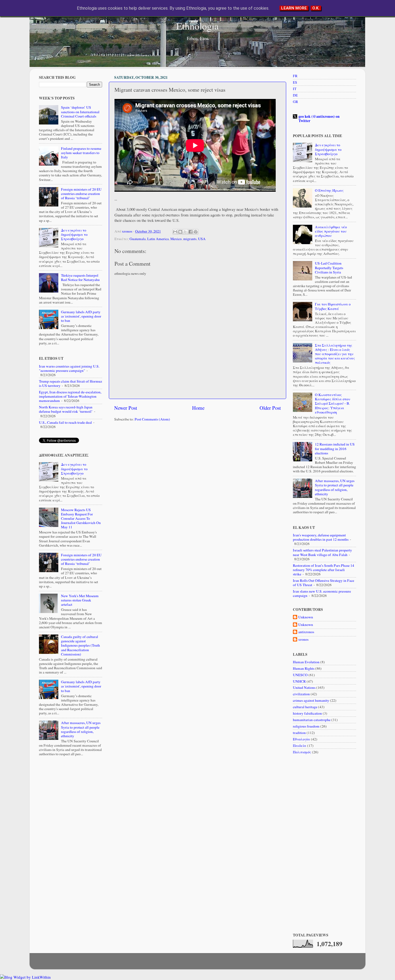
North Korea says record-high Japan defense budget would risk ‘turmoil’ (66, 409)
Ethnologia (197, 25)
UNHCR (299, 681)
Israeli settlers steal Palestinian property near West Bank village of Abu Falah (322, 552)
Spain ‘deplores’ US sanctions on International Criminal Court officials (80, 111)
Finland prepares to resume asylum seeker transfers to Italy (81, 152)
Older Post (270, 407)
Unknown (305, 617)
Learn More (294, 8)
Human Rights (303, 668)
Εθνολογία (301, 739)
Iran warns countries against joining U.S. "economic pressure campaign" (69, 368)
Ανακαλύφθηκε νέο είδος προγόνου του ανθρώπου (331, 231)
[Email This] (175, 231)
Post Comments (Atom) (152, 419)
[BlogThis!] (180, 231)
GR (295, 101)
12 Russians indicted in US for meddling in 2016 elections (335, 448)
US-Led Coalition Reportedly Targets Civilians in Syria (329, 267)
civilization (301, 694)
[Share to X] (185, 231)
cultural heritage (305, 706)
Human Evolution (306, 662)
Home (198, 407)
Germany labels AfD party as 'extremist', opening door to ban (81, 316)
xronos (303, 639)
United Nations (304, 687)
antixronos (306, 632)
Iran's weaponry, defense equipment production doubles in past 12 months (321, 537)
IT (294, 88)
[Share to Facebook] (190, 231)
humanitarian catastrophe (312, 719)
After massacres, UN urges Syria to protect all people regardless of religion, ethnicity (80, 729)
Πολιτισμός (302, 752)
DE (295, 95)
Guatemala (138, 238)
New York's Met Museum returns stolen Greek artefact (80, 600)
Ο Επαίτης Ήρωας (329, 190)
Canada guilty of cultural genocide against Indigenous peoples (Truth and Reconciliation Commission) (80, 645)
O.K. (315, 8)
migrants (189, 238)
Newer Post (125, 407)
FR (295, 75)
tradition (299, 732)
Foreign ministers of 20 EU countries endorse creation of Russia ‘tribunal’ (81, 193)
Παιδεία (299, 745)
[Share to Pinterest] (195, 231)
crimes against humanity (311, 700)
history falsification (307, 713)
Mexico (176, 238)
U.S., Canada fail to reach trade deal (65, 422)
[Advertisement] (197, 467)
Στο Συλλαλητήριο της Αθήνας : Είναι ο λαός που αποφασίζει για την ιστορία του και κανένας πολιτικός (335, 354)
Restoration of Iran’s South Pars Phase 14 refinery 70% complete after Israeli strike (323, 569)
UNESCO (300, 674)
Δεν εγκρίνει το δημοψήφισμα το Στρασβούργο (74, 234)
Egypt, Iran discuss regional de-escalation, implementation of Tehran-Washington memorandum (70, 396)
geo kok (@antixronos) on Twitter (319, 118)
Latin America (158, 238)
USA (202, 238)
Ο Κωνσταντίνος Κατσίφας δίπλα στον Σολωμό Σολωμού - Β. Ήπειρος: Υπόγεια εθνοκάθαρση (332, 403)
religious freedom (306, 726)
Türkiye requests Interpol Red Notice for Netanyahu (80, 277)
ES (295, 82)
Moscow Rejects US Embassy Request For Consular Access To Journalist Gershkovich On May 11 (81, 518)
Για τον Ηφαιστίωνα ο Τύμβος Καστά (333, 306)
